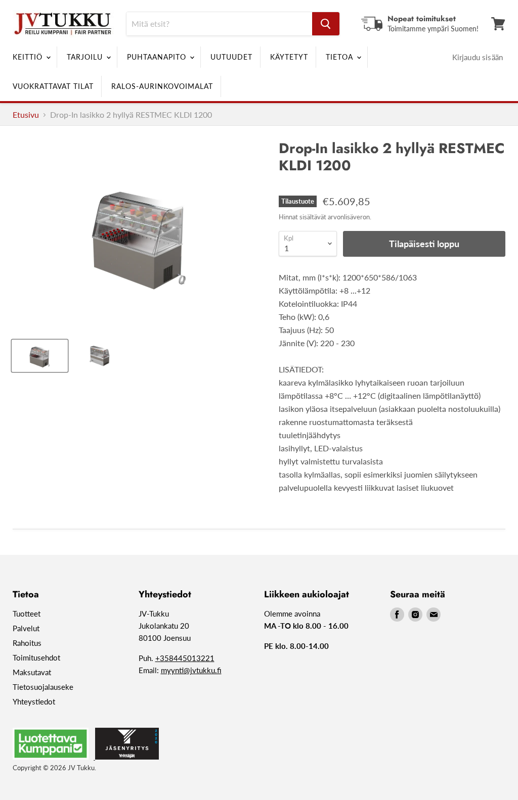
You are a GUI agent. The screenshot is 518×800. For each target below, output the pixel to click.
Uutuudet (231, 57)
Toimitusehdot (36, 657)
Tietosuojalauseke (43, 686)
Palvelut (26, 628)
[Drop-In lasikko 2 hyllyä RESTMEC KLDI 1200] (40, 356)
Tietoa (341, 57)
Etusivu (26, 114)
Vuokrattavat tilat (53, 86)
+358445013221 (184, 658)
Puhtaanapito (158, 57)
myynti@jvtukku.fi (191, 670)
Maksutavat (32, 672)
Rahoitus (27, 642)
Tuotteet (26, 613)
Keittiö (29, 57)
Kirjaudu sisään (477, 57)
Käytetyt (289, 57)
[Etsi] (325, 23)
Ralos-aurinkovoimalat (162, 86)
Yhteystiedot (34, 701)
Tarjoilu (86, 57)
